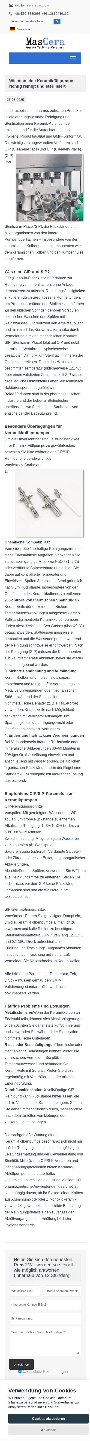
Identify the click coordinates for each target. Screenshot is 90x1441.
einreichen (21, 1364)
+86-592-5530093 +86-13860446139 (41, 13)
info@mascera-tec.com (32, 5)
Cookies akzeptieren (48, 1419)
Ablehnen (48, 1430)
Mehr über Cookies (42, 1407)
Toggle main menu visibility (73, 58)
